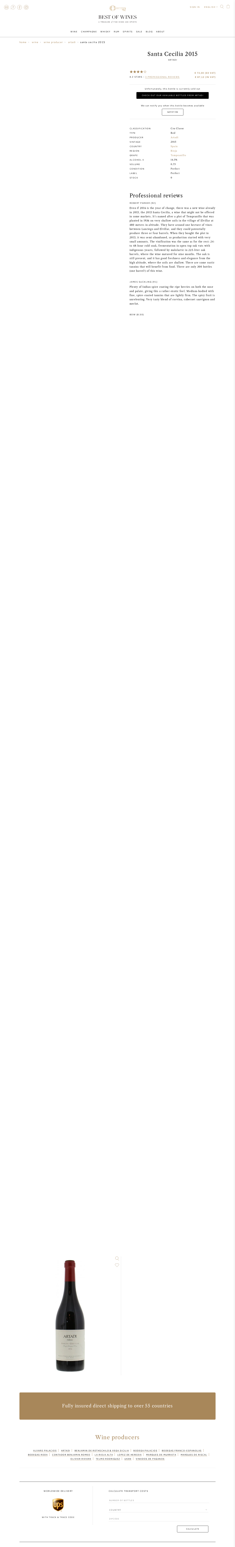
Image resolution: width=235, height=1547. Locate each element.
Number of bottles (120, 1497)
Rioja (174, 151)
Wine (73, 31)
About (160, 31)
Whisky (105, 31)
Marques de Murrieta (161, 1454)
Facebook (19, 7)
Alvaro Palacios (45, 1450)
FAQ (12, 7)
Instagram (26, 7)
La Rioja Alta (104, 1454)
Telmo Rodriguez (108, 1458)
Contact (6, 7)
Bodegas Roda (38, 1454)
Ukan (127, 1458)
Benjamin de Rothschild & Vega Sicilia (101, 1450)
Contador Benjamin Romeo (71, 1454)
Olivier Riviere (80, 1458)
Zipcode (114, 1515)
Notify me (172, 112)
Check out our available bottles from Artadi (173, 95)
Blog (149, 31)
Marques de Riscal (194, 1454)
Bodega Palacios (145, 1450)
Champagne (89, 31)
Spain (174, 146)
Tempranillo (178, 155)
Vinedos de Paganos (150, 1458)
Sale (139, 31)
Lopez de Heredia (129, 1454)
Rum (116, 31)
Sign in (195, 7)
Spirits (127, 31)
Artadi (172, 59)
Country (114, 1507)
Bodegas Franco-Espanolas (182, 1450)
